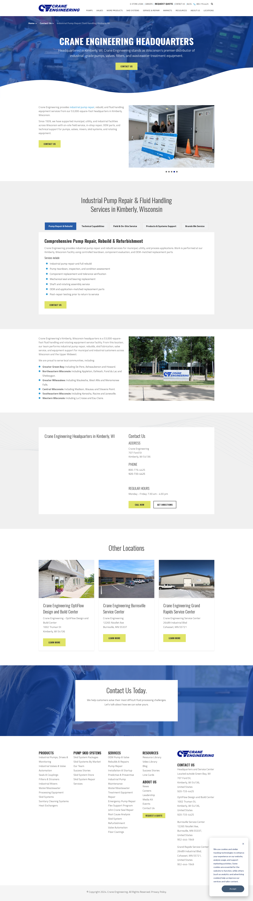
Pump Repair (115, 766)
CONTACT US (180, 4)
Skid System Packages (85, 757)
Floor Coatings (116, 832)
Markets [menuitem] (167, 10)
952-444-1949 (185, 839)
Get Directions (165, 504)
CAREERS (149, 4)
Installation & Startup (120, 770)
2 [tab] (169, 171)
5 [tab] (177, 171)
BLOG (189, 4)
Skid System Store (83, 775)
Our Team (78, 766)
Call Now (139, 504)
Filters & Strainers (49, 779)
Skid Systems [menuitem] (132, 10)
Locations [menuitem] (209, 10)
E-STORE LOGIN (136, 4)
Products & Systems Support (161, 226)
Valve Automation (118, 827)
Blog (145, 766)
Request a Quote (154, 815)
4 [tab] (174, 171)
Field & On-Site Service (125, 226)
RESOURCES (150, 752)
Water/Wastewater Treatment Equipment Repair (120, 792)
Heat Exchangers (48, 805)
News (146, 786)
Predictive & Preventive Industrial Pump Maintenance (121, 779)
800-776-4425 (202, 4)
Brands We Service (195, 226)
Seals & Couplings (48, 775)
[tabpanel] (171, 133)
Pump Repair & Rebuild (60, 226)
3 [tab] (171, 171)
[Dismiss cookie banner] (243, 843)
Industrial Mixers (48, 784)
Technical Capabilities (93, 226)
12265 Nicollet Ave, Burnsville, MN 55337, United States (189, 830)
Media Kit (148, 799)
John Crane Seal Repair (121, 810)
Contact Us (46, 23)
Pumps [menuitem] (89, 10)
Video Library (150, 762)
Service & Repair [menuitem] (151, 10)
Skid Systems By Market (87, 762)
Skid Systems (46, 797)
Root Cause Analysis (119, 814)
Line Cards (148, 775)
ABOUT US (149, 781)
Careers (147, 791)
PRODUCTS (46, 752)
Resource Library (152, 757)
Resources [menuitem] (181, 10)
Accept (233, 889)
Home (31, 23)
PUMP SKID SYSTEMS (87, 752)
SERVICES (114, 752)
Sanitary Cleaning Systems (54, 801)
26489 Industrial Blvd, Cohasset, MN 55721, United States (189, 855)
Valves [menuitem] (99, 10)
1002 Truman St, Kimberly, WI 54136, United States (188, 806)
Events (146, 804)
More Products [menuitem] (115, 10)
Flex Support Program (120, 805)
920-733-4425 (185, 791)
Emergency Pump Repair (122, 801)
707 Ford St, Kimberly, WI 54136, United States (188, 782)
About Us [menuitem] (195, 10)
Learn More (54, 642)
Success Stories (81, 770)
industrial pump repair (82, 107)
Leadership (149, 795)
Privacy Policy (158, 892)
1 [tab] (166, 171)
